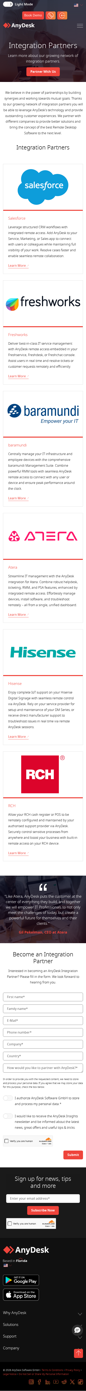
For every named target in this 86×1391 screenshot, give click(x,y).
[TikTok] (80, 1381)
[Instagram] (31, 1381)
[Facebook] (39, 1381)
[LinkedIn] (47, 1381)
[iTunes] (43, 1295)
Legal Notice (10, 1374)
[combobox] (78, 5)
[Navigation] (80, 26)
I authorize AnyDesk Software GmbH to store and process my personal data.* (47, 1101)
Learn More (17, 265)
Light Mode (24, 4)
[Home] (19, 26)
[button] (77, 1330)
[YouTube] (55, 1381)
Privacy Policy (72, 1370)
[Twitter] (72, 1381)
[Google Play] (43, 1280)
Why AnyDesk (14, 1313)
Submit (73, 1155)
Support (9, 1336)
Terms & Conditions (52, 1370)
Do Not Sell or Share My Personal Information (44, 1374)
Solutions (10, 1324)
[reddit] (64, 1381)
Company (11, 1348)
